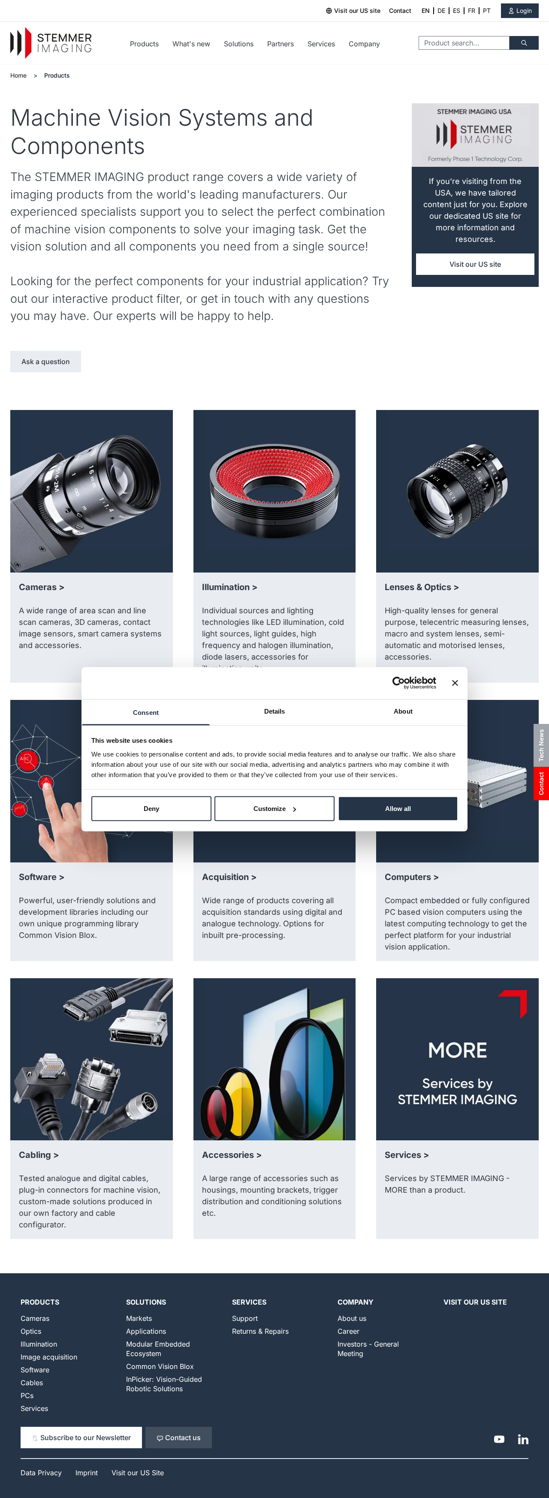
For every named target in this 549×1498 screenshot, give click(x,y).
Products (144, 43)
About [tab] (403, 710)
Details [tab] (274, 710)
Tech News (541, 745)
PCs (27, 1395)
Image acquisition (49, 1357)
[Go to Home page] (50, 43)
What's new (191, 43)
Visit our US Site (475, 1302)
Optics (31, 1331)
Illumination (39, 1344)
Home (18, 75)
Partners (280, 43)
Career (348, 1331)
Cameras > (42, 587)
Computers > (412, 877)
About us (352, 1318)
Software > (42, 877)
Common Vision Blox (160, 1366)
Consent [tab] (146, 712)
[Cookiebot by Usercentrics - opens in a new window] (398, 683)
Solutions (238, 43)
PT (487, 10)
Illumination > (230, 587)
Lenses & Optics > (422, 587)
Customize (269, 808)
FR (471, 10)
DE (441, 10)
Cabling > (39, 1155)
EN (426, 10)
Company (364, 43)
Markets (139, 1318)
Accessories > (232, 1155)
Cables (32, 1382)
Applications (146, 1331)
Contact (400, 10)
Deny (151, 808)
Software (35, 1369)
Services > (407, 1155)
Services (321, 43)
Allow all (398, 808)
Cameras (35, 1318)
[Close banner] (455, 683)
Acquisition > (229, 877)
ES (456, 10)
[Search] (524, 43)
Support (245, 1318)
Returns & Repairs (260, 1331)
